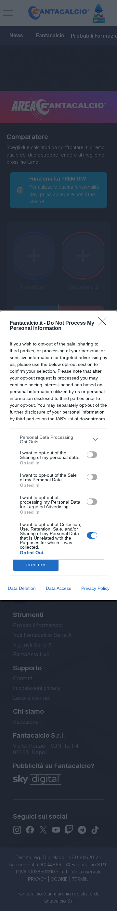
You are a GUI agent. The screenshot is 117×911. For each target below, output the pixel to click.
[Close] (104, 323)
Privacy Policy (95, 588)
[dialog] (58, 456)
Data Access (58, 588)
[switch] (92, 454)
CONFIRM (36, 565)
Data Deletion (22, 588)
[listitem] (58, 439)
